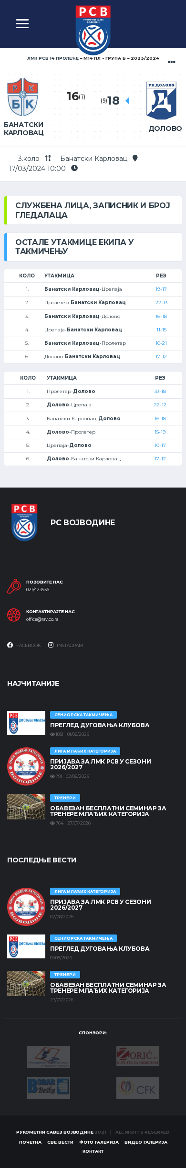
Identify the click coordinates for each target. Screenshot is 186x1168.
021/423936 (37, 589)
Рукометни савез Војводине (54, 1132)
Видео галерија (145, 1142)
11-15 (161, 330)
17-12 (161, 356)
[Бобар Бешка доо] (48, 1087)
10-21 (161, 343)
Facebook (28, 645)
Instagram (69, 645)
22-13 (161, 302)
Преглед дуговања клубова (99, 725)
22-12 (160, 405)
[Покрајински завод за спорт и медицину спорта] (48, 1056)
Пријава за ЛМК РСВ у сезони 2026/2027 (100, 764)
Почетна (30, 1142)
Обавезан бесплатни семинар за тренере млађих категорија (108, 811)
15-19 (160, 432)
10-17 (160, 445)
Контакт (93, 1151)
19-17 (161, 289)
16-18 (161, 316)
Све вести (60, 1142)
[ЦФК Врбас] (137, 1087)
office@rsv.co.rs (42, 619)
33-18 (160, 391)
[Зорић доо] (137, 1055)
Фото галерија (99, 1142)
